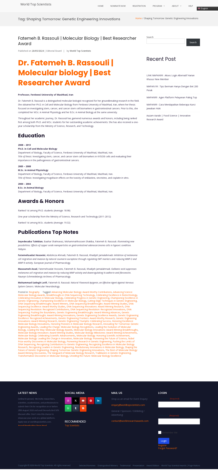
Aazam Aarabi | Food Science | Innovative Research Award (169, 117)
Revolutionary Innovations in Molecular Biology (99, 347)
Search (150, 37)
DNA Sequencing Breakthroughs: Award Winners (43, 303)
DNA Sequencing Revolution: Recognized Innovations (97, 309)
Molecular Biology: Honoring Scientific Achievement (103, 335)
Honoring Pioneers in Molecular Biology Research (76, 323)
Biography (34, 292)
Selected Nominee (87, 465)
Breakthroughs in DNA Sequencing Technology (70, 295)
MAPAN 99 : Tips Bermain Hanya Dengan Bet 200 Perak (172, 88)
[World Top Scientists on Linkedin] (98, 400)
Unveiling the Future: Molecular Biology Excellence (95, 355)
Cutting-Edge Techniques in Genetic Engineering (112, 300)
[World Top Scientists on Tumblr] (75, 408)
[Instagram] (68, 400)
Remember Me (169, 432)
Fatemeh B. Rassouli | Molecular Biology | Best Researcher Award (77, 41)
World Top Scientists (35, 4)
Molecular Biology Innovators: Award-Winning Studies (45, 332)
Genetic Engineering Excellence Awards (97, 315)
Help (190, 6)
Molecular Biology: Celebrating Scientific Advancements (46, 335)
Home (100, 6)
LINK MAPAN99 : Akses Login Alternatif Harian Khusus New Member (171, 77)
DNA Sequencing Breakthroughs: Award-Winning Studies (98, 303)
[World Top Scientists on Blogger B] (83, 408)
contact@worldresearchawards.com (130, 420)
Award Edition (153, 465)
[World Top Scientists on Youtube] (83, 400)
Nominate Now (118, 6)
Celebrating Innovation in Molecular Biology (40, 297)
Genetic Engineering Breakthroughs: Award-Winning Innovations (73, 314)
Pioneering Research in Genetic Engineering (89, 341)
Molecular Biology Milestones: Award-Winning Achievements (106, 332)
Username (168, 398)
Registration (139, 6)
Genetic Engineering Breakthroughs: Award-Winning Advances (88, 312)
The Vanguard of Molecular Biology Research (70, 352)
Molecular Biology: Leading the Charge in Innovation (45, 338)
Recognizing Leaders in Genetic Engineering (51, 347)
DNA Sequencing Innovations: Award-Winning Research (95, 306)
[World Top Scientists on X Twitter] (75, 400)
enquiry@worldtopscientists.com (128, 404)
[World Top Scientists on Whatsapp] (68, 408)
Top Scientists (72, 425)
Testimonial (125, 465)
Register (162, 445)
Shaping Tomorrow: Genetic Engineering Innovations (77, 350)
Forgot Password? (167, 448)
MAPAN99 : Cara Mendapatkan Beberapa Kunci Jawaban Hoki (171, 106)
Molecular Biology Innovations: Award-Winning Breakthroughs (106, 329)
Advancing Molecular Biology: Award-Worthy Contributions (82, 292)
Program (157, 6)
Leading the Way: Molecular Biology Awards (49, 329)
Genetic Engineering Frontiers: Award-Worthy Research (86, 318)
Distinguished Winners (108, 465)
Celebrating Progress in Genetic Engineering (86, 297)
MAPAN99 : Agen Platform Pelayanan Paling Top (172, 97)
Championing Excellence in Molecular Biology (63, 300)
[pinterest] (90, 400)
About (175, 6)
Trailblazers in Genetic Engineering (113, 352)
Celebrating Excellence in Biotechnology (116, 295)
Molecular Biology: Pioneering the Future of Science (100, 338)
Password (168, 415)
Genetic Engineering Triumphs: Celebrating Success (84, 321)
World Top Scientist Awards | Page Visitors (180, 465)
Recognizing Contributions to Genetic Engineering (62, 344)
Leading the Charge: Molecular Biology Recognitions (67, 326)
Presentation (138, 465)
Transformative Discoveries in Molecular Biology (43, 355)
